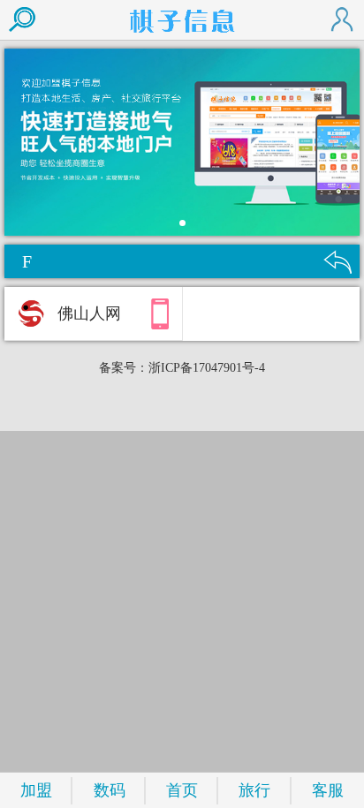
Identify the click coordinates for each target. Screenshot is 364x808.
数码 (109, 790)
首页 (182, 790)
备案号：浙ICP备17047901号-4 (182, 367)
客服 (328, 790)
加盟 (36, 790)
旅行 (254, 790)
